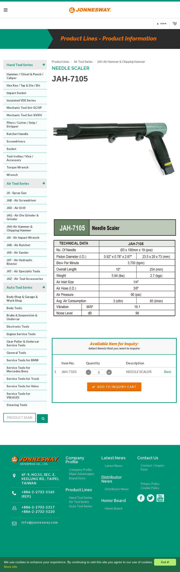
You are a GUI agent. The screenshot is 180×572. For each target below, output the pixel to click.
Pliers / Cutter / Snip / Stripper (22, 124)
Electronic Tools (18, 326)
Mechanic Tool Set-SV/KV (24, 115)
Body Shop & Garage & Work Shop (22, 298)
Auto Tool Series (19, 287)
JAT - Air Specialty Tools (23, 271)
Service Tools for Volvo (23, 386)
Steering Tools (17, 405)
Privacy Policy (150, 483)
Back (167, 372)
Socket (11, 149)
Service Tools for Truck (23, 378)
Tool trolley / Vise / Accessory (20, 158)
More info (10, 566)
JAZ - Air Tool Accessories (25, 278)
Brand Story (77, 478)
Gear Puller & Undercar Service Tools (23, 343)
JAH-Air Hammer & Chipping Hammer (19, 228)
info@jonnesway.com (40, 522)
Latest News (113, 465)
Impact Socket (16, 93)
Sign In (163, 24)
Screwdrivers (16, 141)
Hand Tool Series (20, 65)
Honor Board (113, 508)
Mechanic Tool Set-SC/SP (24, 107)
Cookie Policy (150, 488)
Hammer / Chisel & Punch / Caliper (25, 76)
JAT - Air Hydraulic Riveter (19, 262)
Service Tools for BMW (23, 360)
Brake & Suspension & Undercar (22, 317)
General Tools (16, 352)
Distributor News (117, 489)
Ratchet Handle (17, 134)
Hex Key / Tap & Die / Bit (23, 85)
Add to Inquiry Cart (116, 387)
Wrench (12, 175)
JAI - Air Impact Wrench (23, 237)
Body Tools (14, 308)
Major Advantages (81, 474)
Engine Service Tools (21, 334)
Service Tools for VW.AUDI (18, 395)
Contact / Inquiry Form (152, 467)
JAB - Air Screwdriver (21, 200)
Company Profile (80, 469)
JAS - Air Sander (18, 252)
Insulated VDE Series (21, 100)
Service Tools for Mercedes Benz (18, 369)
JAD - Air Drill (16, 208)
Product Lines (60, 61)
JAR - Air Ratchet (18, 245)
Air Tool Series (18, 183)
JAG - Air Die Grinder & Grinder (23, 217)
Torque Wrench (18, 167)
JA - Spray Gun (17, 193)
